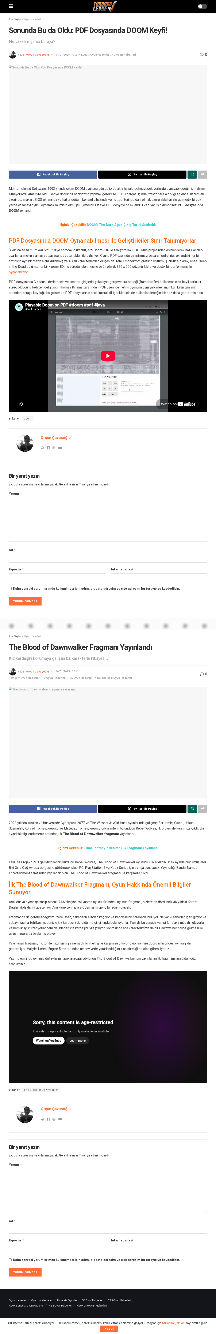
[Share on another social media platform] (202, 175)
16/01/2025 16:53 (66, 671)
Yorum (15, 494)
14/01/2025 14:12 (66, 54)
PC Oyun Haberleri (124, 54)
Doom (27, 418)
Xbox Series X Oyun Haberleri (114, 677)
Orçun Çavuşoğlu (37, 54)
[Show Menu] (11, 6)
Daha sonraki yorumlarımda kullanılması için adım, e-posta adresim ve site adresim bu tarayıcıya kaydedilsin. (96, 588)
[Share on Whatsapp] (192, 175)
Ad (12, 550)
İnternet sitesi (122, 569)
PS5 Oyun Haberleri (80, 677)
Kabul (109, 1329)
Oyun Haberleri (32, 19)
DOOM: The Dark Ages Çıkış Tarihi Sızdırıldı (121, 225)
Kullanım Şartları (173, 1323)
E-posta (16, 569)
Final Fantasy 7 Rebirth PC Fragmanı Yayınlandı (121, 848)
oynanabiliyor (18, 272)
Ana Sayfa (15, 19)
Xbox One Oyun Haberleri (92, 1305)
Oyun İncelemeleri (42, 1300)
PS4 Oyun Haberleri (60, 1305)
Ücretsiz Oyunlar (67, 1300)
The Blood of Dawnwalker (41, 1089)
